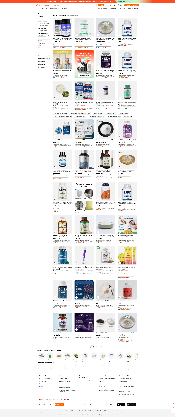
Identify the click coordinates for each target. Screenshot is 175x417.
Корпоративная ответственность (46, 383)
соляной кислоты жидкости (81, 116)
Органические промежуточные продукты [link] (73, 12)
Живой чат (101, 381)
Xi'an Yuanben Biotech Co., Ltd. (102, 145)
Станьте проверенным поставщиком (127, 386)
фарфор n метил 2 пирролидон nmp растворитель (80, 113)
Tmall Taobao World (81, 410)
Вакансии (41, 386)
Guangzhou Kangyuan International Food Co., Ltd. (105, 177)
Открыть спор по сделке (104, 383)
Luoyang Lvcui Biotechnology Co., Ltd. (83, 306)
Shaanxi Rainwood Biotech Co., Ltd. (103, 46)
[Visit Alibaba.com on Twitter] (125, 394)
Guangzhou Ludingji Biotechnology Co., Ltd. (62, 306)
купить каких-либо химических (61, 113)
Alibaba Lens (46, 404)
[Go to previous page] (88, 346)
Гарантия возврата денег (64, 381)
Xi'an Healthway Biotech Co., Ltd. (125, 308)
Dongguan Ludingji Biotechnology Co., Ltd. (127, 145)
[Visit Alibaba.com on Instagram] (128, 394)
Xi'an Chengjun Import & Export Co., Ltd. (126, 241)
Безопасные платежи (63, 378)
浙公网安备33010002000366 (109, 414)
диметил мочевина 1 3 (43, 366)
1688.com (73, 410)
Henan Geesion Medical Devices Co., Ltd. (61, 76)
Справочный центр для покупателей (107, 378)
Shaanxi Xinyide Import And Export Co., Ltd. (105, 76)
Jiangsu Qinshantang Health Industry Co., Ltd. (84, 46)
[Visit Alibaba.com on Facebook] (119, 394)
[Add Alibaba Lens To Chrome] (59, 404)
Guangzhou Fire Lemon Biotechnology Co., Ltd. (62, 145)
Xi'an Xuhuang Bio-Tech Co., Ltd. (81, 338)
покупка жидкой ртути (124, 113)
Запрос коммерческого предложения (87, 382)
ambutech (105, 366)
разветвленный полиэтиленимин (117, 366)
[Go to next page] (101, 346)
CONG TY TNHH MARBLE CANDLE (60, 177)
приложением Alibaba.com (109, 404)
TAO (98, 410)
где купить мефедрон (86, 369)
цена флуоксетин (128, 116)
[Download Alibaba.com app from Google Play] (131, 404)
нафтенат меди (97, 369)
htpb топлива (79, 366)
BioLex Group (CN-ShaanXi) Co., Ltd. (103, 273)
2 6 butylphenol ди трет (111, 113)
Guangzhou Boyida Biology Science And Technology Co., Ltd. (127, 209)
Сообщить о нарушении (104, 392)
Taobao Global (93, 410)
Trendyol (102, 410)
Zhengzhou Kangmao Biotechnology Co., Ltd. (62, 46)
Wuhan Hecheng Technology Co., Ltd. (61, 241)
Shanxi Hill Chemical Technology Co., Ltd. (83, 145)
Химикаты (59, 12)
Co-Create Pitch (42, 381)
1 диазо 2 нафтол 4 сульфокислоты (92, 366)
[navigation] (44, 179)
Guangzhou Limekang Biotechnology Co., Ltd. (62, 271)
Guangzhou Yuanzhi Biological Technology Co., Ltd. (84, 273)
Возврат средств (102, 386)
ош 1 (130, 369)
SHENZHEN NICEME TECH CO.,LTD (125, 44)
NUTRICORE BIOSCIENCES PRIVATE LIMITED (127, 106)
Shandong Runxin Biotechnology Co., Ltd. (83, 108)
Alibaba (53, 12)
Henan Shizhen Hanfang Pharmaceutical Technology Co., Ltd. (84, 241)
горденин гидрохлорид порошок (114, 116)
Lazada (87, 410)
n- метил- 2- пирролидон (57, 369)
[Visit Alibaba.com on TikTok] (133, 394)
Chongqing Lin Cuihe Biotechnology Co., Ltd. (105, 338)
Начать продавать (123, 381)
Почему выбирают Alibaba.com (45, 378)
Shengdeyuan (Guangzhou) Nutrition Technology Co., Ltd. (62, 210)
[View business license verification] (99, 415)
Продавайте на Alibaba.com (125, 378)
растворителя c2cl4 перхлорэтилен (97, 116)
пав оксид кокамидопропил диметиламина (63, 116)
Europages (107, 410)
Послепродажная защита (64, 387)
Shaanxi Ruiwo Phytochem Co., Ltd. (60, 108)
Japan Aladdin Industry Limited (102, 106)
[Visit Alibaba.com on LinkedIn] (122, 394)
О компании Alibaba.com (44, 375)
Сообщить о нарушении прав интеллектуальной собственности (106, 389)
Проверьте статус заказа (124, 383)
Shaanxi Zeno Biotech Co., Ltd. (124, 176)
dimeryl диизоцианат (98, 113)
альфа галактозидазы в (44, 369)
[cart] (115, 5)
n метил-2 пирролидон (56, 366)
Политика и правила (63, 394)
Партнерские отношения (124, 389)
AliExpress (68, 410)
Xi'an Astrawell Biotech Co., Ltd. (59, 338)
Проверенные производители (85, 380)
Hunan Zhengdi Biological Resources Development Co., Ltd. (105, 306)
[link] (173, 404)
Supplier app (91, 404)
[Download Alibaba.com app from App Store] (121, 404)
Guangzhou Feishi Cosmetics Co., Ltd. (126, 276)
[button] (96, 5)
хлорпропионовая (121, 369)
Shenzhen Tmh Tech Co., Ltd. (124, 76)
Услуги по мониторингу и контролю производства (67, 391)
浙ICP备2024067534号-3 (122, 414)
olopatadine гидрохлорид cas (72, 369)
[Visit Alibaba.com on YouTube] (130, 394)
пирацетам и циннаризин (109, 369)
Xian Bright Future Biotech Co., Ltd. (103, 241)
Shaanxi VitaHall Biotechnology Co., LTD (83, 176)
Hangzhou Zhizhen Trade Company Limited (105, 208)
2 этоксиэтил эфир (68, 366)
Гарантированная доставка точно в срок (66, 384)
